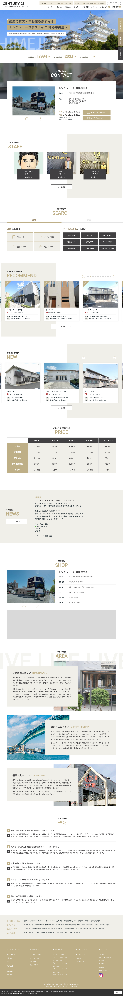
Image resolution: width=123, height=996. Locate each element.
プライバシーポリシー (82, 955)
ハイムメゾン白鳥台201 (44, 536)
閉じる (118, 992)
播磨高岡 (77, 932)
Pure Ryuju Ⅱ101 (41, 524)
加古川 (31, 932)
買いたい (60, 7)
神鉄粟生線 (87, 928)
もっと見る (61, 187)
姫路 (25, 932)
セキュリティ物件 (107, 248)
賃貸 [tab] (34, 220)
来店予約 (120, 26)
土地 (66, 957)
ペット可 (89, 235)
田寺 (83, 925)
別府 (70, 932)
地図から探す (34, 961)
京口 (57, 932)
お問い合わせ (103, 970)
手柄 (61, 932)
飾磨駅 (17, 469)
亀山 (66, 932)
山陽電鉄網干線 (69, 928)
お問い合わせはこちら (98, 113)
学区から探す (34, 965)
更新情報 (9, 958)
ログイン (94, 7)
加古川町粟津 (104, 925)
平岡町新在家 (28, 925)
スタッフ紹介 (11, 955)
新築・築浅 (71, 235)
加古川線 (79, 928)
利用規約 (78, 958)
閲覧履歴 (116, 7)
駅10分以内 (89, 242)
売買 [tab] (89, 220)
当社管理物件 (89, 248)
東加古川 (44, 932)
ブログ (9, 961)
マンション (60, 957)
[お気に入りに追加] (38, 283)
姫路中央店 (10, 971)
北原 (97, 925)
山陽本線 (27, 928)
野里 (78, 925)
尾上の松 (51, 932)
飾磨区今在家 (50, 925)
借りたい (51, 7)
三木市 (46, 921)
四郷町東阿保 (39, 925)
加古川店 (9, 975)
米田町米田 (90, 925)
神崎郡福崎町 (95, 921)
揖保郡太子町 (79, 921)
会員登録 (120, 40)
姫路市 (26, 921)
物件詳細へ (38, 531)
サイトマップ (80, 961)
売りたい (68, 7)
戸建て (54, 957)
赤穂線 (94, 928)
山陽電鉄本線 (36, 928)
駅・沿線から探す (35, 955)
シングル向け (107, 242)
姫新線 (50, 928)
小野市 (52, 921)
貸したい (77, 7)
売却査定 (120, 54)
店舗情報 (85, 7)
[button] (26, 118)
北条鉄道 (101, 928)
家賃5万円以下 (72, 242)
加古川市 (33, 921)
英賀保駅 (17, 458)
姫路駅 (17, 446)
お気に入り (105, 7)
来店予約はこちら (97, 118)
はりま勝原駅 (17, 464)
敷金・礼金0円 (108, 235)
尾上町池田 (60, 925)
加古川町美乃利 (70, 925)
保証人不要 (71, 248)
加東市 (87, 921)
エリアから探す (34, 958)
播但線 (44, 928)
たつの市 (59, 921)
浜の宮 (37, 932)
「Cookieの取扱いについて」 (20, 993)
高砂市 (40, 921)
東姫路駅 (17, 452)
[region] (76, 516)
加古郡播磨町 (68, 921)
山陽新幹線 (58, 928)
